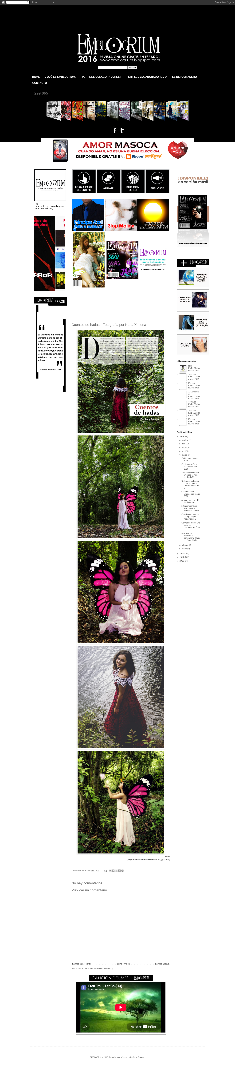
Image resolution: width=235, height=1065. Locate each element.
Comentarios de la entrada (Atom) (98, 968)
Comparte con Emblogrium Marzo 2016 (190, 494)
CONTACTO (39, 83)
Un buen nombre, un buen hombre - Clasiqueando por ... (190, 484)
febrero (185, 545)
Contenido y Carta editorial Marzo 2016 (189, 466)
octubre (185, 440)
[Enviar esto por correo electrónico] (110, 870)
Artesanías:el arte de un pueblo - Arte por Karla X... (190, 475)
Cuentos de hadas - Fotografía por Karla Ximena (190, 516)
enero (184, 549)
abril (184, 451)
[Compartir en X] (116, 870)
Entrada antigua (162, 964)
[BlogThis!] (113, 870)
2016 (182, 437)
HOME (36, 77)
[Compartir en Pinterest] (122, 870)
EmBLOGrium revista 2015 (68, 13)
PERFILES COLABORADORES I (101, 77)
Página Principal (123, 964)
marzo (185, 455)
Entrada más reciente (81, 964)
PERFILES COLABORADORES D (146, 77)
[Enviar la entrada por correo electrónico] (105, 870)
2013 (182, 561)
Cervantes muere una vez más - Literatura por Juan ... (190, 526)
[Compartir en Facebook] (119, 870)
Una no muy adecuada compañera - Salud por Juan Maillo (190, 536)
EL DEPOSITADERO (184, 77)
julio (184, 444)
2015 (182, 553)
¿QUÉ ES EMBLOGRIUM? (61, 77)
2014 (182, 557)
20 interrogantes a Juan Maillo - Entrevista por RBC (190, 508)
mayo (184, 447)
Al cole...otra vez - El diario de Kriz (190, 501)
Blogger (141, 1057)
